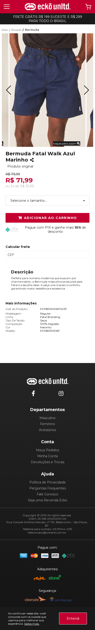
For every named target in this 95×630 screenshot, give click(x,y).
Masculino (47, 418)
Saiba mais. (31, 623)
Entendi (73, 618)
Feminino (47, 424)
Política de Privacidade (47, 482)
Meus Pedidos (47, 450)
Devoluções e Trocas (47, 462)
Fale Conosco (47, 494)
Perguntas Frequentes (47, 488)
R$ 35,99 (27, 186)
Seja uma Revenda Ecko (47, 500)
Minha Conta (47, 456)
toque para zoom (65, 143)
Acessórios (47, 430)
